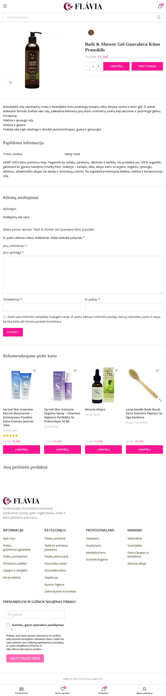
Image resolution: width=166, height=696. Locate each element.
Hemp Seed (92, 414)
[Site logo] (83, 6)
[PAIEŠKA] (158, 17)
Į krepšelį (116, 66)
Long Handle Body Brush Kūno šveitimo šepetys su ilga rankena (144, 413)
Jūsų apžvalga (13, 252)
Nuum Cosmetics (136, 422)
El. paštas (92, 299)
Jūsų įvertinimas (15, 245)
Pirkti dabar (147, 66)
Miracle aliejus (95, 409)
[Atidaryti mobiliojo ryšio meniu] (5, 6)
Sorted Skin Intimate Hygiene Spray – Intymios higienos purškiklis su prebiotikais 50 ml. (62, 415)
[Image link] (21, 500)
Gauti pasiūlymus (25, 658)
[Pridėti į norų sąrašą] (34, 370)
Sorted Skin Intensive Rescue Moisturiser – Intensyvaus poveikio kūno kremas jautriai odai (18, 417)
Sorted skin (10, 430)
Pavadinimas (12, 299)
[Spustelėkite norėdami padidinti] (10, 82)
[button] (21, 449)
